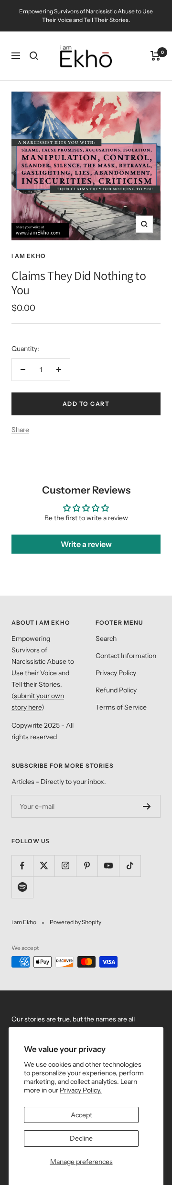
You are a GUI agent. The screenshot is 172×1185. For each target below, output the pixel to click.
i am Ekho (28, 255)
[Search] (34, 56)
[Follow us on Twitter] (43, 865)
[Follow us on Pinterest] (86, 865)
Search (106, 638)
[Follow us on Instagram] (65, 865)
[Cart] (155, 56)
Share (20, 429)
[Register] (147, 806)
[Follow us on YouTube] (108, 865)
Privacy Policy (116, 673)
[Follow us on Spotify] (22, 887)
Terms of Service (121, 707)
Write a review (86, 544)
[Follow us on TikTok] (129, 865)
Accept (81, 1115)
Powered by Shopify (75, 922)
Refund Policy (116, 690)
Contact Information (126, 655)
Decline (81, 1138)
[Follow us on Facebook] (22, 865)
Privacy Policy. (81, 1090)
